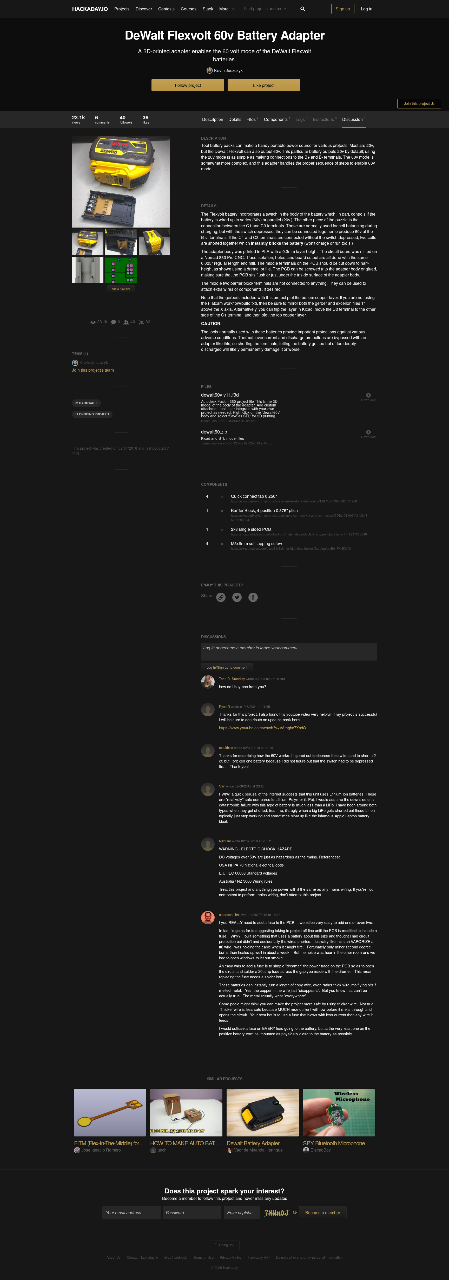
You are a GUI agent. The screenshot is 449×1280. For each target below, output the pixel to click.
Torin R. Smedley (232, 678)
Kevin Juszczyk (228, 70)
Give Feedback (175, 1257)
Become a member (179, 1198)
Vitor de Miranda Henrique (258, 1150)
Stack (208, 9)
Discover (144, 9)
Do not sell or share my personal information (309, 1257)
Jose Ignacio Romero (101, 1150)
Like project (263, 85)
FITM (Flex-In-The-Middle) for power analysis (124, 1143)
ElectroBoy (321, 1150)
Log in (366, 9)
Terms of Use (203, 1257)
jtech (162, 1150)
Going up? (226, 1244)
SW (221, 786)
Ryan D (224, 706)
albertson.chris (229, 914)
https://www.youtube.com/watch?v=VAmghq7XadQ (262, 727)
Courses (188, 9)
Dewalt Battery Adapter (253, 1143)
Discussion (354, 119)
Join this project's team (93, 370)
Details (234, 119)
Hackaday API (259, 1257)
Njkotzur (225, 840)
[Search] (303, 9)
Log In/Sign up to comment (227, 667)
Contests (166, 9)
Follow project (188, 85)
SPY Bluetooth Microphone (334, 1143)
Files (253, 119)
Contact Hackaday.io (142, 1257)
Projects (121, 9)
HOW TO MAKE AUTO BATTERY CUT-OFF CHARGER (215, 1143)
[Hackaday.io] (90, 9)
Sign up (343, 9)
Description (212, 119)
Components (277, 119)
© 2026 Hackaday (224, 1267)
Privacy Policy (231, 1257)
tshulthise (226, 747)
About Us (114, 1257)
